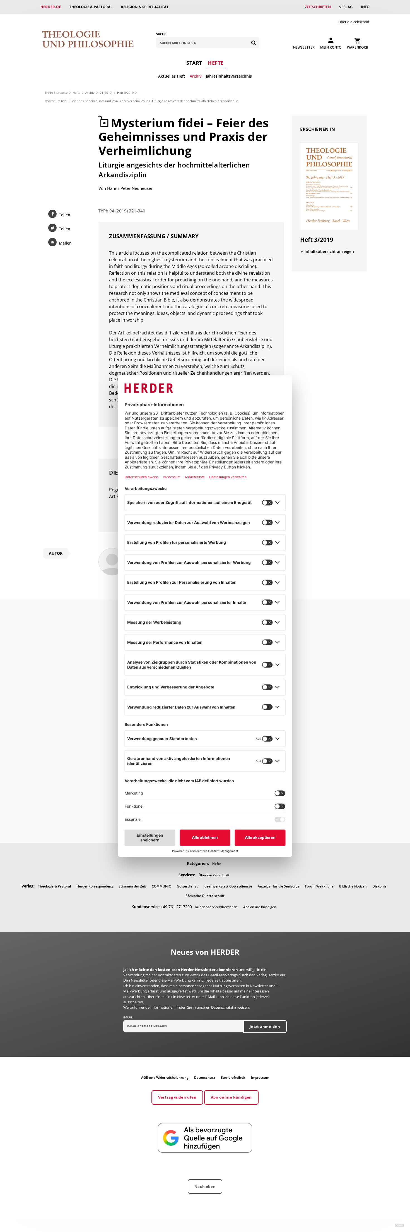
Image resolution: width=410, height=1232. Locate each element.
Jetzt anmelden (265, 1026)
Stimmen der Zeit (132, 886)
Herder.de (50, 6)
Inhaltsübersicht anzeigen (329, 251)
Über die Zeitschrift (354, 21)
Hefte (216, 62)
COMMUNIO (161, 886)
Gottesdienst (187, 886)
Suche (161, 34)
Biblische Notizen (353, 886)
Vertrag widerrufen (177, 1097)
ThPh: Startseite (56, 92)
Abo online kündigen (259, 907)
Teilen (64, 214)
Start (194, 62)
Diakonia (379, 886)
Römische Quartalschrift (205, 896)
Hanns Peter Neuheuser (130, 188)
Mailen (65, 243)
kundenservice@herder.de (216, 907)
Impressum (260, 1077)
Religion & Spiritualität (145, 6)
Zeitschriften (318, 6)
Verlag (346, 6)
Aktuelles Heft (171, 76)
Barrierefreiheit (233, 1077)
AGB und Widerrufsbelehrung (165, 1077)
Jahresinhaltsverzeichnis (229, 76)
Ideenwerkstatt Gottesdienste (227, 886)
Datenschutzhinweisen (230, 1007)
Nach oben (205, 1186)
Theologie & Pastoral (90, 6)
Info (365, 6)
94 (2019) (106, 92)
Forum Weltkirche (319, 886)
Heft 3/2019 (125, 92)
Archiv (195, 76)
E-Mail (128, 1017)
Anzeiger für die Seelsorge (279, 886)
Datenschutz (204, 1077)
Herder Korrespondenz (94, 886)
